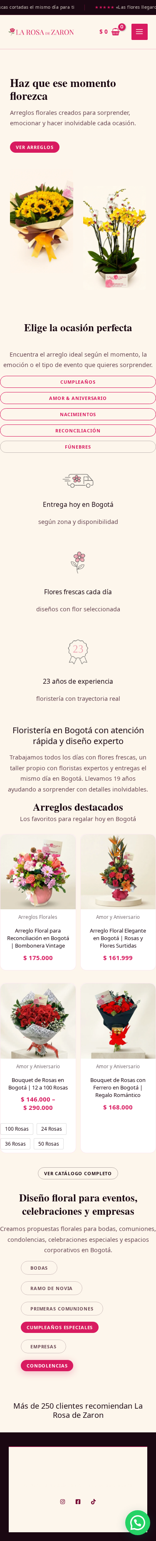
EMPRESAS (43, 1346)
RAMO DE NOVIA (51, 1288)
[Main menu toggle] (139, 32)
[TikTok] (93, 1501)
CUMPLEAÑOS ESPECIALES (60, 1327)
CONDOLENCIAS (47, 1365)
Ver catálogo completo (78, 1173)
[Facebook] (78, 1501)
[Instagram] (62, 1501)
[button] (34, 147)
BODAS (39, 1268)
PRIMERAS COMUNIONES (62, 1308)
